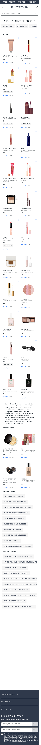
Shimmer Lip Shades (12, 529)
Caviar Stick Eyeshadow (9, 118)
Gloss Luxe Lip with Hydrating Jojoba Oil (26, 57)
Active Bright (6, 330)
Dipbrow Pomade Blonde (9, 482)
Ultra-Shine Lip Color (8, 87)
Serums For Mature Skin (14, 601)
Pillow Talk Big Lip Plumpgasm (26, 87)
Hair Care (35, 26)
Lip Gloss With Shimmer (14, 518)
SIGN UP (35, 723)
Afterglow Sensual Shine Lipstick (8, 239)
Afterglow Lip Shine (26, 239)
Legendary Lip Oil (25, 118)
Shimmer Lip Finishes (14, 496)
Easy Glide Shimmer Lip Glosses (17, 546)
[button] (37, 7)
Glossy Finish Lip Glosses (15, 524)
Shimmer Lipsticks (12, 541)
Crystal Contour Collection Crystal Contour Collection (28, 451)
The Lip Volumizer (8, 359)
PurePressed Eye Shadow (10, 272)
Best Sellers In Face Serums (16, 590)
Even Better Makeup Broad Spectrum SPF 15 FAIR (28, 481)
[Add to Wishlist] (18, 38)
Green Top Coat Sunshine (10, 391)
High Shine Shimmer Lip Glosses (17, 507)
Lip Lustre (23, 180)
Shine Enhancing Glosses (15, 535)
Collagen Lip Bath (8, 150)
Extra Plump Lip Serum (27, 272)
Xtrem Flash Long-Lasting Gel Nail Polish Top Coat (27, 391)
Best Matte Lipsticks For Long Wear (19, 606)
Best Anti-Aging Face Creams (16, 573)
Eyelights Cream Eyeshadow (10, 57)
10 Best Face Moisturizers (15, 567)
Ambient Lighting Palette (27, 330)
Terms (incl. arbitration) (11, 741)
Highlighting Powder (8, 210)
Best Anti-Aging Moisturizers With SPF (20, 595)
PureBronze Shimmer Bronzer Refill (26, 301)
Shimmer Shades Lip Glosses (16, 513)
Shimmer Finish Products (15, 502)
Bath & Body (8, 26)
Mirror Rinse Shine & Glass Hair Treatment (28, 151)
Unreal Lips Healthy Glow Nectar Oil (10, 181)
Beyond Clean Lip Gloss (9, 300)
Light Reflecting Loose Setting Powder (27, 360)
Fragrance (22, 26)
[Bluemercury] (19, 7)
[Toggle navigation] (2, 7)
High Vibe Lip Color (26, 210)
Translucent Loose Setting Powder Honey (10, 451)
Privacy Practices (22, 741)
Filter (6, 34)
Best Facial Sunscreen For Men (18, 556)
